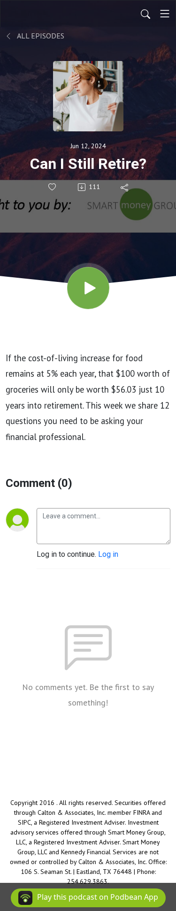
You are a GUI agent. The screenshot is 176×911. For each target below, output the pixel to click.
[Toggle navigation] (165, 14)
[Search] (145, 13)
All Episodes (39, 35)
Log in (108, 554)
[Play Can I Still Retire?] (88, 288)
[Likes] (52, 187)
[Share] (125, 187)
